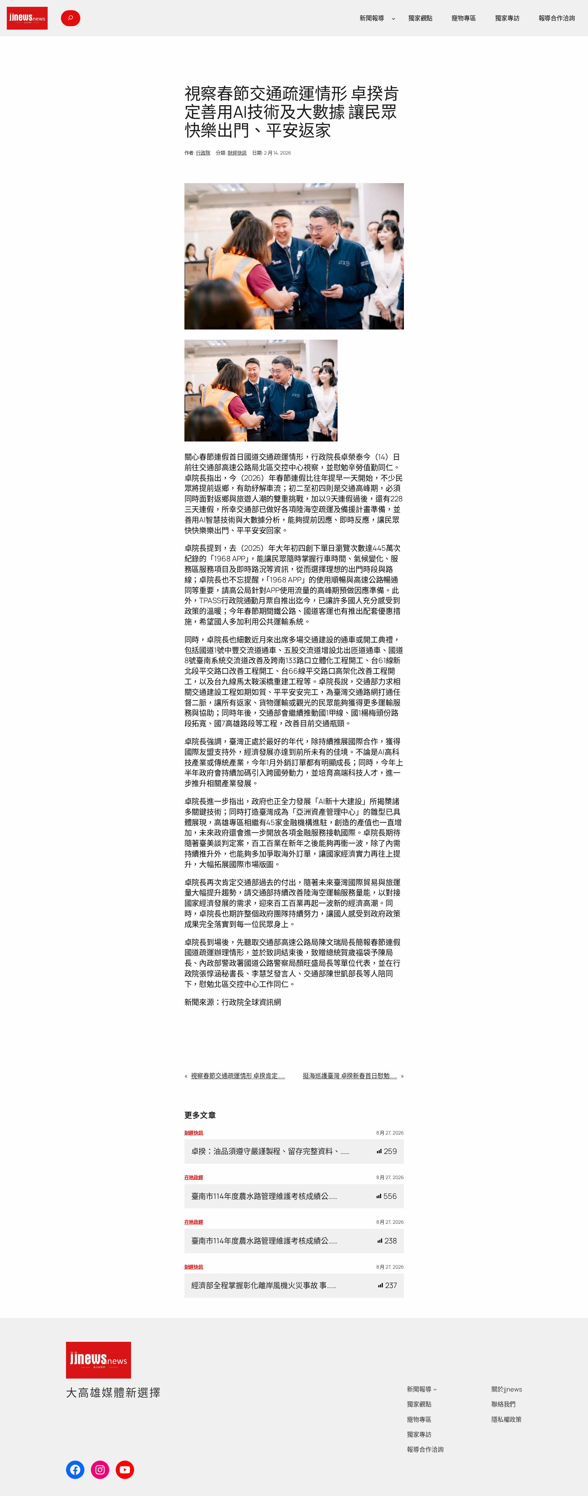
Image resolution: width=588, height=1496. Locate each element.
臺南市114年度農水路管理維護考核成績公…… (264, 1196)
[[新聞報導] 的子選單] (393, 18)
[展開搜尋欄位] (70, 18)
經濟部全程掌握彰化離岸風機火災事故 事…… (263, 1285)
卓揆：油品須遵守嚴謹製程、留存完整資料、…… (270, 1151)
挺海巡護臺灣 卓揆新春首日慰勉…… (350, 1076)
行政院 (203, 152)
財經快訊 (237, 152)
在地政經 (193, 1177)
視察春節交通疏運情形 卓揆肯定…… (238, 1076)
